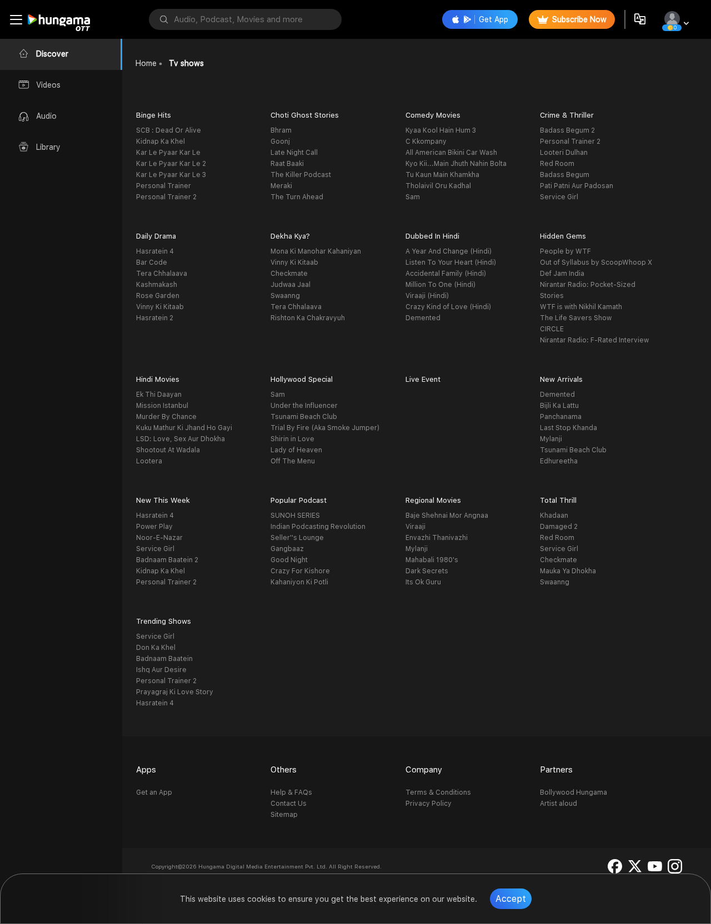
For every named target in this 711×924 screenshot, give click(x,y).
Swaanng (285, 296)
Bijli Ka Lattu (559, 406)
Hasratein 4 (155, 251)
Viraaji (415, 527)
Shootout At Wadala (168, 450)
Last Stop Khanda (568, 428)
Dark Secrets (426, 571)
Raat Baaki (287, 164)
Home (146, 63)
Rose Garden (157, 296)
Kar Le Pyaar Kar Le (168, 152)
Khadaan (554, 515)
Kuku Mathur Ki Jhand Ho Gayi (184, 428)
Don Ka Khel (156, 648)
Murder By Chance (166, 417)
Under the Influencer (304, 406)
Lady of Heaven (296, 450)
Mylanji (551, 439)
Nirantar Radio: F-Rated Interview (594, 340)
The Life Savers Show (576, 318)
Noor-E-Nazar (159, 538)
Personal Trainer (163, 186)
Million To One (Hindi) (440, 285)
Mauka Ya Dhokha (568, 571)
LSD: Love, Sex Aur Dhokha (180, 439)
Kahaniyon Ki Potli (299, 582)
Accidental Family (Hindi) (445, 273)
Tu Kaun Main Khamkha (442, 175)
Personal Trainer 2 (166, 197)
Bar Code (151, 262)
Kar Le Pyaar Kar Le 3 (171, 175)
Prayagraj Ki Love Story (174, 692)
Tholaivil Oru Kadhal (438, 186)
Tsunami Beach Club (304, 417)
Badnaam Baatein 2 (167, 560)
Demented (422, 318)
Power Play (154, 527)
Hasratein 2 (154, 318)
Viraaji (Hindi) (427, 296)
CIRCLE (552, 329)
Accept (510, 898)
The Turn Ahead (297, 197)
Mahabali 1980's (431, 560)
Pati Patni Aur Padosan (576, 186)
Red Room (557, 164)
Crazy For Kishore (300, 571)
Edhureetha (559, 461)
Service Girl (559, 197)
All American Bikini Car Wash (451, 152)
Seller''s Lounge (297, 538)
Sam (412, 197)
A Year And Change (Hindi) (448, 251)
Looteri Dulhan (564, 152)
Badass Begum (564, 175)
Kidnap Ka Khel (160, 141)
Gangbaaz (287, 549)
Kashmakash (156, 285)
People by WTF (565, 251)
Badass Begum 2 (567, 130)
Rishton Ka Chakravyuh (308, 318)
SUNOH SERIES (295, 515)
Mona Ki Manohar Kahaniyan (316, 251)
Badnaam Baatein (164, 659)
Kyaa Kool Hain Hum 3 (440, 130)
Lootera (149, 461)
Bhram (281, 130)
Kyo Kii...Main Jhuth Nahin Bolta (456, 164)
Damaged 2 (559, 527)
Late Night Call (294, 152)
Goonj (280, 141)
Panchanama (561, 417)
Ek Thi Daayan (159, 394)
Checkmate (289, 273)
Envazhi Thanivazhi (436, 538)
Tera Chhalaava (161, 273)
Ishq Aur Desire (161, 670)
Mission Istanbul (162, 406)
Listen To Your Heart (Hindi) (450, 262)
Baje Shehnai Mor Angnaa (446, 515)
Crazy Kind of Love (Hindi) (448, 307)
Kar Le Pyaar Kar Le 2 (171, 164)
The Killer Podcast (301, 175)
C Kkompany (426, 141)
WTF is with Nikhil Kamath (581, 307)
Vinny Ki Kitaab (160, 307)
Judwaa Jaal (291, 285)
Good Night (289, 560)
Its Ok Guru (423, 582)
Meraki (281, 186)
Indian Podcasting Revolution (318, 527)
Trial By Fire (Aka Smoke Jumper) (325, 428)
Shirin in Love (292, 439)
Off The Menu (293, 461)
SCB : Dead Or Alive (168, 130)
